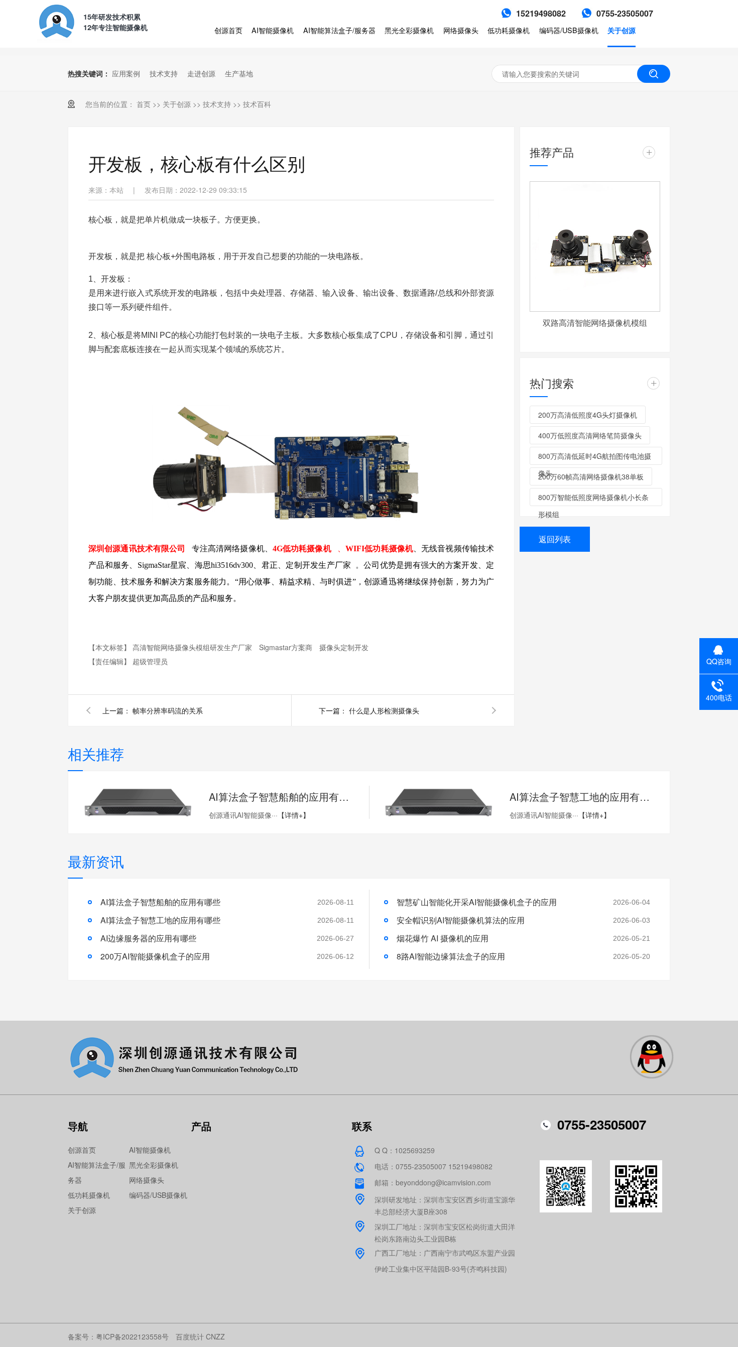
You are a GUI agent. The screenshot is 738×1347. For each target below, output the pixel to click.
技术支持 (164, 73)
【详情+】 (294, 815)
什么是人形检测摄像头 (384, 710)
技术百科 (257, 104)
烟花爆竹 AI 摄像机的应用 (442, 938)
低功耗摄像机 (508, 30)
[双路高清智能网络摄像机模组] (595, 246)
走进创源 (201, 73)
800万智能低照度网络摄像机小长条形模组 (593, 499)
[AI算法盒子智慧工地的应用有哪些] (439, 802)
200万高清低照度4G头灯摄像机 (587, 415)
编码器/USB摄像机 (568, 30)
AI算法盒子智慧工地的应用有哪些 (582, 796)
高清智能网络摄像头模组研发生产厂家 (192, 647)
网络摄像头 (460, 30)
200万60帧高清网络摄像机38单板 (591, 476)
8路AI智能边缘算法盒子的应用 (451, 956)
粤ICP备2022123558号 (132, 1336)
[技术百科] (369, 48)
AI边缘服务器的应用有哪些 (148, 938)
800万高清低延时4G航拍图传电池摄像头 (594, 458)
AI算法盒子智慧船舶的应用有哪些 (281, 796)
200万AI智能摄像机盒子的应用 (155, 956)
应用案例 (126, 73)
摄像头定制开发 (343, 647)
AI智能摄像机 (273, 30)
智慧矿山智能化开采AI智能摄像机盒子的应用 (477, 902)
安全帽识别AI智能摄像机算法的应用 (461, 920)
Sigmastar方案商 (285, 647)
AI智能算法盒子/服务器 (339, 30)
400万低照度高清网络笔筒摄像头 (590, 435)
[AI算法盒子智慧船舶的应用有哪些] (138, 802)
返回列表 (555, 539)
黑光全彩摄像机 (409, 30)
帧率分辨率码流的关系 (168, 710)
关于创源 (621, 30)
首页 (144, 104)
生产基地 (239, 73)
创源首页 (228, 30)
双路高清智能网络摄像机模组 (595, 322)
